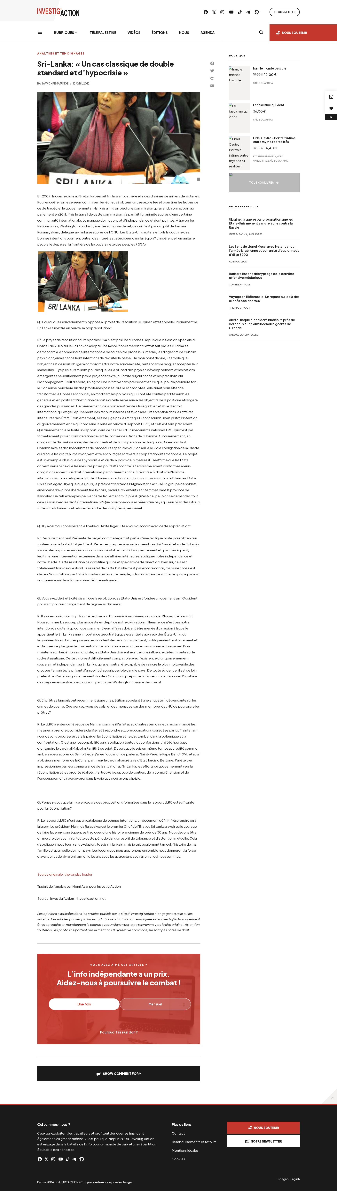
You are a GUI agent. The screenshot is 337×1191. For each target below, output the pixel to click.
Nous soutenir (294, 32)
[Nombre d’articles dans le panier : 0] (331, 97)
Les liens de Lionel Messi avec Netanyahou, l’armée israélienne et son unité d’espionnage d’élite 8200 (264, 251)
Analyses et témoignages (61, 53)
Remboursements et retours (194, 1142)
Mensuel (155, 1004)
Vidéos (134, 32)
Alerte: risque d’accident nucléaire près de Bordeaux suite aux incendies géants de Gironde (262, 324)
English (295, 1179)
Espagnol (283, 1179)
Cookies (178, 1159)
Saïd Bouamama (263, 83)
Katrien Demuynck (264, 156)
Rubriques (64, 32)
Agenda (207, 32)
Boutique (237, 55)
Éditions (160, 32)
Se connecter (284, 12)
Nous (184, 32)
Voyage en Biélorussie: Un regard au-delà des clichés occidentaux (264, 299)
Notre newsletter (266, 1141)
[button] (118, 1073)
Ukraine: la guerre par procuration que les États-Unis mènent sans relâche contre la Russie (261, 223)
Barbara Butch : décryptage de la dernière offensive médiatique (261, 276)
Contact (178, 1133)
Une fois (84, 1004)
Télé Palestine (103, 32)
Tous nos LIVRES (261, 182)
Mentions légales (185, 1150)
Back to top (329, 1096)
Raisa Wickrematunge (52, 83)
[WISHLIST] (331, 108)
